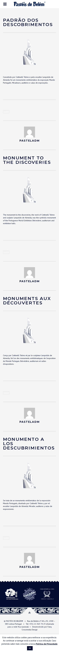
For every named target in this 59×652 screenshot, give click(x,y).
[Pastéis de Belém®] (29, 4)
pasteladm (29, 140)
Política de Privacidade (46, 644)
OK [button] (30, 648)
